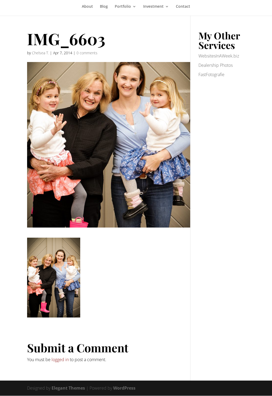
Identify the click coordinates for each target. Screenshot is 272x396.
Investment (153, 7)
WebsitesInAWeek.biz (218, 56)
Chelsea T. (40, 52)
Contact (183, 7)
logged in (60, 359)
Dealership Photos (215, 65)
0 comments (86, 52)
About (87, 7)
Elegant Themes (68, 388)
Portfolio (123, 7)
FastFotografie (211, 74)
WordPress (124, 388)
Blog (104, 7)
